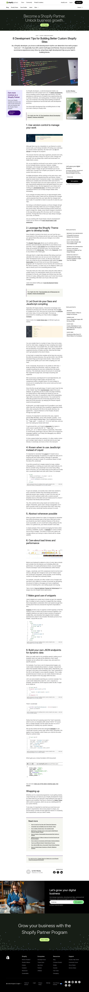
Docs (22, 2)
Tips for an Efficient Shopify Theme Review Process (43, 842)
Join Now (78, 2)
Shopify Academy (38, 2)
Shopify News (14, 7)
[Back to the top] (7, 957)
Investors (24, 968)
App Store (40, 965)
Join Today (44, 25)
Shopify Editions (26, 962)
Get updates (74, 181)
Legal (34, 983)
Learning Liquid (70, 317)
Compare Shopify (57, 962)
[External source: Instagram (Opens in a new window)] (76, 982)
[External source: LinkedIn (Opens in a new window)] (61, 872)
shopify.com (64, 2)
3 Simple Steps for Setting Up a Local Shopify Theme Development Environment (43, 859)
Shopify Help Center (74, 959)
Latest (30, 7)
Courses (55, 968)
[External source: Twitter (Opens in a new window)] (58, 872)
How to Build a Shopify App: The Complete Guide (42, 828)
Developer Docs (42, 959)
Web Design (69, 310)
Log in (70, 2)
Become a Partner (12, 112)
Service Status (72, 968)
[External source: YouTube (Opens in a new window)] (73, 982)
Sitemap (48, 983)
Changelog (56, 973)
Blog (7, 7)
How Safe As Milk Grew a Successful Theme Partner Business (45, 845)
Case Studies (23, 7)
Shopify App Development (73, 239)
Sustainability (25, 973)
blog (37, 35)
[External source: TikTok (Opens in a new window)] (79, 982)
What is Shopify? (26, 959)
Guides (55, 965)
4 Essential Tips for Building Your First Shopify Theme (43, 826)
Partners (40, 968)
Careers (24, 965)
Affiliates (40, 970)
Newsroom (24, 970)
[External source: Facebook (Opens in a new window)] (54, 872)
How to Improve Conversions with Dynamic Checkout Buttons (45, 840)
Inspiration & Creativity (72, 254)
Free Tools (56, 970)
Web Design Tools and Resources (75, 233)
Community (29, 2)
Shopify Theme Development (46, 35)
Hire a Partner (72, 965)
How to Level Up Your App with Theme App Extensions (43, 824)
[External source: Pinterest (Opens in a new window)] (69, 985)
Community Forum (73, 962)
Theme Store (41, 962)
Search (79, 7)
